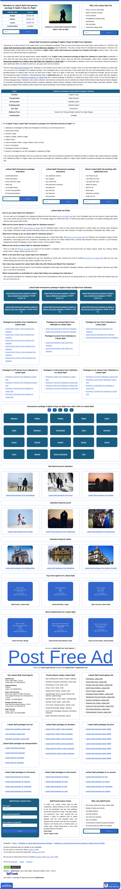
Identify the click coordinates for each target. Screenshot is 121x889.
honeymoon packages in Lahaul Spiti (33, 77)
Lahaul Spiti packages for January (17, 777)
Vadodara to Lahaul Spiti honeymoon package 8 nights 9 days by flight (79, 843)
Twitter (22, 862)
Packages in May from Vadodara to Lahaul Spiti (62, 385)
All (49, 410)
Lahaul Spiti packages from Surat (60, 495)
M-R (66, 410)
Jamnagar (106, 430)
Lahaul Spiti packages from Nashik (100, 495)
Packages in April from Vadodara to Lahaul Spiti (62, 382)
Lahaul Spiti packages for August (98, 782)
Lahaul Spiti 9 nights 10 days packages (60, 744)
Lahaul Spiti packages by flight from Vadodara (61, 329)
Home (14, 843)
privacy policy (50, 857)
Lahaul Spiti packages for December (18, 791)
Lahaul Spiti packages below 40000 (98, 753)
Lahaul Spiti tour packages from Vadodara (100, 334)
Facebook (14, 862)
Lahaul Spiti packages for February (18, 782)
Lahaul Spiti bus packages (14, 758)
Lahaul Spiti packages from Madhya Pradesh (101, 568)
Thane (84, 430)
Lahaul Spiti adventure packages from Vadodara (102, 337)
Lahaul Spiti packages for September (99, 786)
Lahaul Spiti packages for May (56, 786)
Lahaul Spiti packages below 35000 (98, 748)
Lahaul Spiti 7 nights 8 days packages (59, 734)
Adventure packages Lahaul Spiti (17, 739)
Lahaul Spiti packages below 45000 (98, 758)
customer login (36, 852)
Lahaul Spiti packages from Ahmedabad (20, 495)
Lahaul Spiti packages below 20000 (98, 734)
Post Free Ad (60, 657)
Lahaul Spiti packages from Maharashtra (20, 568)
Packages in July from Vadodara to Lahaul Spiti (102, 377)
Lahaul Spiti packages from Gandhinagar (60, 532)
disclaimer (38, 857)
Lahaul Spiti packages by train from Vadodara (61, 332)
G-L (60, 410)
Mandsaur (37, 430)
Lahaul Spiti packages (22, 68)
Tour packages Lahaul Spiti (15, 734)
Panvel (106, 442)
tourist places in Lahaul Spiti (33, 228)
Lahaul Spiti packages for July (97, 777)
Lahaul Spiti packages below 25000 (98, 739)
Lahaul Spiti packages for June (57, 791)
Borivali (37, 442)
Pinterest (29, 862)
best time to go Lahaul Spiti (93, 258)
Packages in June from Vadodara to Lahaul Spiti (62, 388)
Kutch (14, 454)
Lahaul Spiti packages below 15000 (98, 729)
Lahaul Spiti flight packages (15, 748)
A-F (54, 410)
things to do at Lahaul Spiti (76, 237)
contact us (31, 849)
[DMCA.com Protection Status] (12, 868)
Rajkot (83, 418)
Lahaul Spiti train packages (15, 753)
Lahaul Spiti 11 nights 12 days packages (60, 753)
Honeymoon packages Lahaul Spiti (17, 729)
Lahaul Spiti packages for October (98, 791)
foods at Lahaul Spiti (26, 249)
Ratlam (37, 418)
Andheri (60, 442)
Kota (83, 454)
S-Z (71, 410)
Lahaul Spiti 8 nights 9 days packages (59, 739)
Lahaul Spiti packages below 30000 (98, 744)
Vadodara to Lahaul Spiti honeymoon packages (35, 843)
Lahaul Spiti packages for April (57, 782)
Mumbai (37, 454)
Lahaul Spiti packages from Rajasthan (60, 568)
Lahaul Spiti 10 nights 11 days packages (60, 748)
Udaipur (60, 418)
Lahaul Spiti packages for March (57, 777)
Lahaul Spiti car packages (14, 762)
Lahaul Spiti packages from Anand (20, 532)
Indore (107, 418)
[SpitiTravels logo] (12, 875)
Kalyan (14, 442)
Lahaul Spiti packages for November (18, 786)
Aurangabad (60, 430)
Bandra (83, 442)
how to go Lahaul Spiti (64, 216)
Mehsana (14, 418)
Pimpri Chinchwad (60, 454)
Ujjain (14, 430)
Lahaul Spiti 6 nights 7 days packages (59, 729)
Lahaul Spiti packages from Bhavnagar (101, 532)
